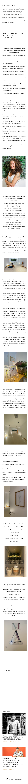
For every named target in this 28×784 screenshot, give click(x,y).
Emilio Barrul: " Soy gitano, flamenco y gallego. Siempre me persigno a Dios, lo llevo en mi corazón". (13, 763)
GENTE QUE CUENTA (9, 5)
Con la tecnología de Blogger (15, 779)
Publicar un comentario (13, 741)
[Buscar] (25, 2)
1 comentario (11, 769)
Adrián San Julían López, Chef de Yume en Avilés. (13, 738)
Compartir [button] (4, 665)
